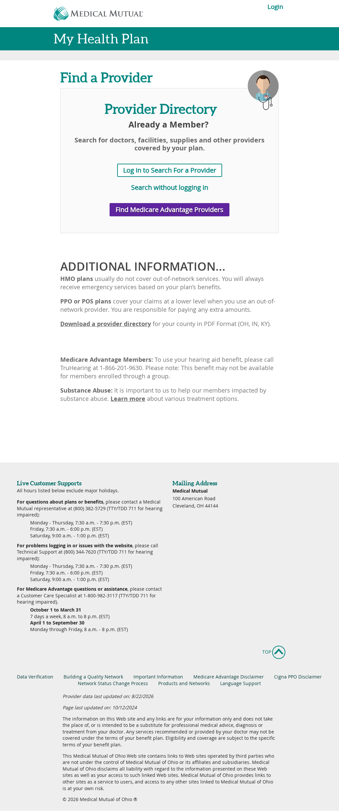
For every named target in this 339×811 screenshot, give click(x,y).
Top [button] (272, 652)
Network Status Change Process (113, 683)
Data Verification (35, 677)
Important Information (158, 677)
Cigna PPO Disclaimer (298, 677)
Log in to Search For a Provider (169, 170)
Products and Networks (184, 683)
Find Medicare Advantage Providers (169, 209)
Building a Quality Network (93, 677)
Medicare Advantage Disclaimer (228, 677)
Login (274, 6)
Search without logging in (169, 187)
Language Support (240, 683)
